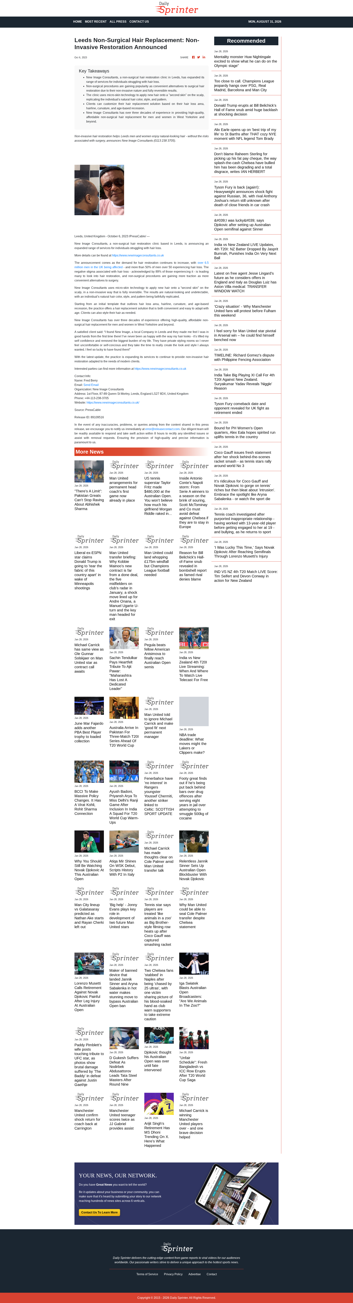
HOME (77, 21)
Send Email (91, 384)
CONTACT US (139, 21)
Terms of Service (147, 1274)
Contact (212, 1274)
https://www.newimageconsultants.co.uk (138, 255)
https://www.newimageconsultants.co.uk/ (113, 402)
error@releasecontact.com (162, 429)
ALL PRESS (118, 21)
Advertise (194, 1274)
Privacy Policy (173, 1274)
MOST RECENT (96, 21)
